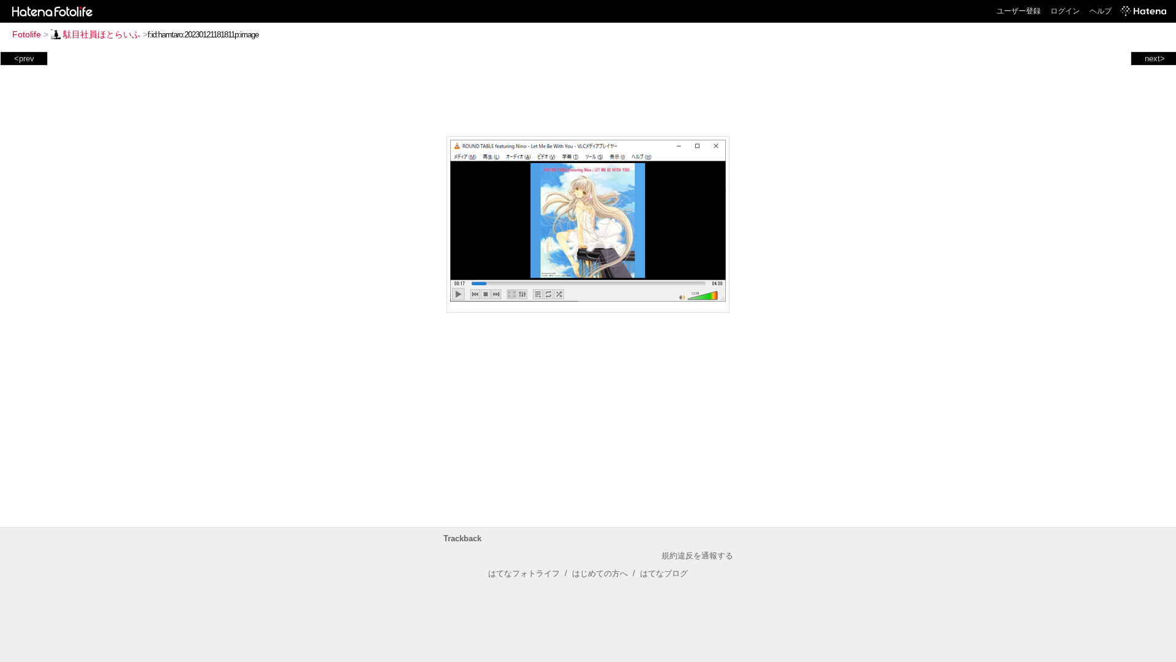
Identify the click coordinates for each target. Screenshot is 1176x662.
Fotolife (26, 34)
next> (1155, 58)
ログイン (1065, 11)
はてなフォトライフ (524, 573)
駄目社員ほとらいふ (101, 34)
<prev (24, 58)
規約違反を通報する (697, 555)
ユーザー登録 (1019, 11)
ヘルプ (1101, 11)
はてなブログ (664, 573)
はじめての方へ (600, 573)
